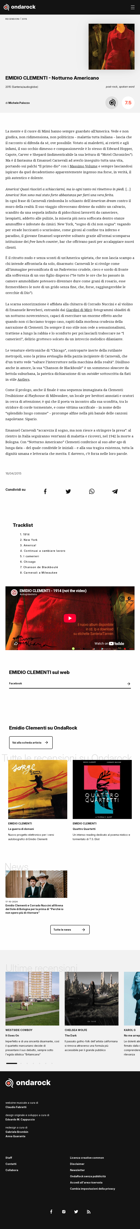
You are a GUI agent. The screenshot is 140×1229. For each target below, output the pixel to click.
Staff (8, 1157)
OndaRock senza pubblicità (88, 1176)
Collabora (11, 1170)
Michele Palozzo (19, 102)
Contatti (10, 1163)
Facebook (15, 683)
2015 (24, 19)
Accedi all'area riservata (86, 1182)
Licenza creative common (87, 1157)
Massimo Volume (84, 166)
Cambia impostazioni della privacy (92, 1188)
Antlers (24, 379)
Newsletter (77, 1170)
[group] (32, 1015)
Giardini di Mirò (79, 310)
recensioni (12, 19)
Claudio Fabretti (15, 1107)
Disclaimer (77, 1163)
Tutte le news (62, 929)
